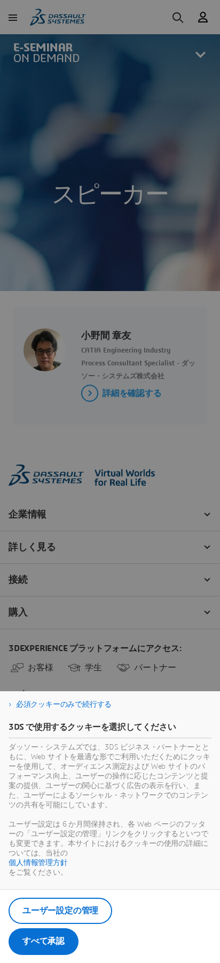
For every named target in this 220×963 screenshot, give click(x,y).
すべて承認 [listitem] (43, 941)
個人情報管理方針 (38, 863)
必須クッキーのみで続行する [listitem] (64, 704)
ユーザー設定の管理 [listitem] (60, 910)
